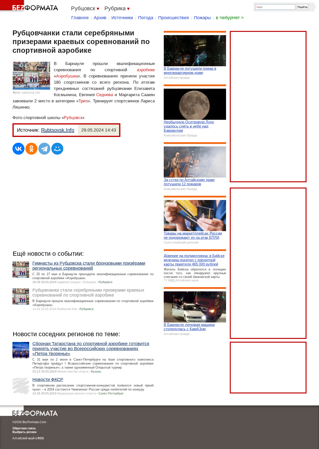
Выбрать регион (24, 432)
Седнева (104, 94)
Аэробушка (67, 76)
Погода (145, 17)
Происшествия (173, 17)
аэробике (146, 69)
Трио (83, 101)
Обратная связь (24, 428)
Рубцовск (73, 117)
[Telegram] (44, 149)
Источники (122, 17)
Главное (80, 17)
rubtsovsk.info (30, 92)
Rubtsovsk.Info (57, 130)
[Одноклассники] (31, 149)
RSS (41, 438)
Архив (100, 17)
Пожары (202, 17)
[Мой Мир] (57, 149)
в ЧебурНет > (230, 17)
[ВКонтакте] (18, 149)
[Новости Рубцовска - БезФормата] (30, 6)
